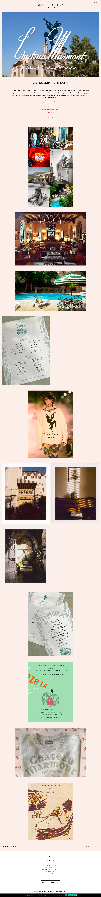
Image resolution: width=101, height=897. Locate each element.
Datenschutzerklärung (72, 895)
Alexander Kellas (50, 5)
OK (66, 895)
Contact (96, 2)
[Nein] (99, 895)
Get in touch (50, 883)
